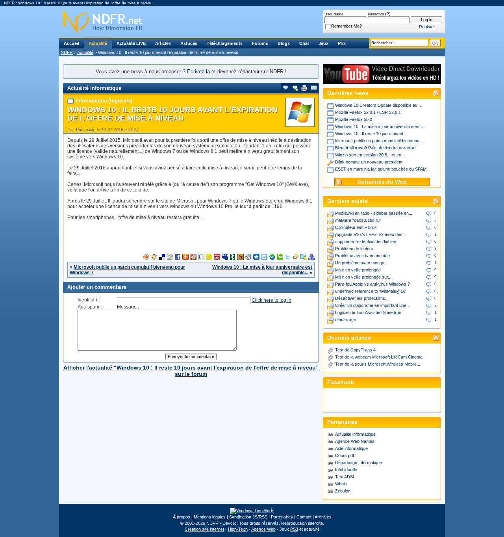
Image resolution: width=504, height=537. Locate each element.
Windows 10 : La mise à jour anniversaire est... (379, 126)
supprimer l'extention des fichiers (366, 241)
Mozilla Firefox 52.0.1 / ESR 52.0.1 (368, 112)
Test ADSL (345, 476)
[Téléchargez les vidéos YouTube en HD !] (382, 80)
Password (376, 14)
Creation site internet (204, 529)
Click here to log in (271, 300)
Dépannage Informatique (358, 462)
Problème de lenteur (354, 248)
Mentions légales (210, 517)
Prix (342, 43)
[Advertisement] (191, 242)
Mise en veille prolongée (358, 270)
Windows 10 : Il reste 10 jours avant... (371, 133)
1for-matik (84, 129)
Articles (163, 43)
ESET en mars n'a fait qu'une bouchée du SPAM (380, 169)
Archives (323, 517)
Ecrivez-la (198, 71)
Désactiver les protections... (362, 298)
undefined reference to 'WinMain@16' (370, 291)
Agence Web (263, 529)
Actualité (98, 43)
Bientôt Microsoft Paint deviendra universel (375, 147)
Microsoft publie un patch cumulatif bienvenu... (379, 140)
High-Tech (238, 529)
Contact (303, 517)
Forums (260, 43)
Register (427, 26)
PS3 (294, 529)
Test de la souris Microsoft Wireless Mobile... (377, 364)
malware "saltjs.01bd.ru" (358, 220)
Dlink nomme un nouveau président (368, 162)
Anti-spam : (90, 307)
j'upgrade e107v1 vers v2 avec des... (370, 234)
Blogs (284, 43)
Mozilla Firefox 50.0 (353, 119)
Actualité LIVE (131, 43)
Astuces (188, 43)
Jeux (323, 43)
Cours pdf (344, 455)
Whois (341, 483)
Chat (304, 43)
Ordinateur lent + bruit (355, 227)
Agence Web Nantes (354, 441)
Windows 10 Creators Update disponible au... (378, 105)
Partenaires (282, 517)
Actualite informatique (355, 434)
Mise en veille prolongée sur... (363, 277)
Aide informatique (351, 448)
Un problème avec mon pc (360, 262)
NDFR (67, 52)
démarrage (345, 319)
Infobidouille (346, 469)
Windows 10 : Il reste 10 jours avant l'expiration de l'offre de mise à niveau (172, 114)
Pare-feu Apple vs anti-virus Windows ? (372, 284)
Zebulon (342, 491)
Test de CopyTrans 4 (355, 349)
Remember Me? (346, 26)
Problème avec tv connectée (362, 255)
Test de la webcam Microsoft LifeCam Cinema (378, 357)
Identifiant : (89, 300)
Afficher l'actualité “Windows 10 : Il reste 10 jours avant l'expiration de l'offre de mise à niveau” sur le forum (191, 370)
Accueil (71, 43)
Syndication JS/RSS (248, 517)
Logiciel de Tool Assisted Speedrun (368, 312)
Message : (128, 307)
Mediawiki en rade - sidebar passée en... (373, 213)
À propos (181, 517)
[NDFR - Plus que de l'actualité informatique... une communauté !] (252, 21)
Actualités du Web (382, 182)
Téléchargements (225, 43)
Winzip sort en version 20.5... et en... (370, 154)
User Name (333, 14)
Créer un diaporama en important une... (372, 305)
